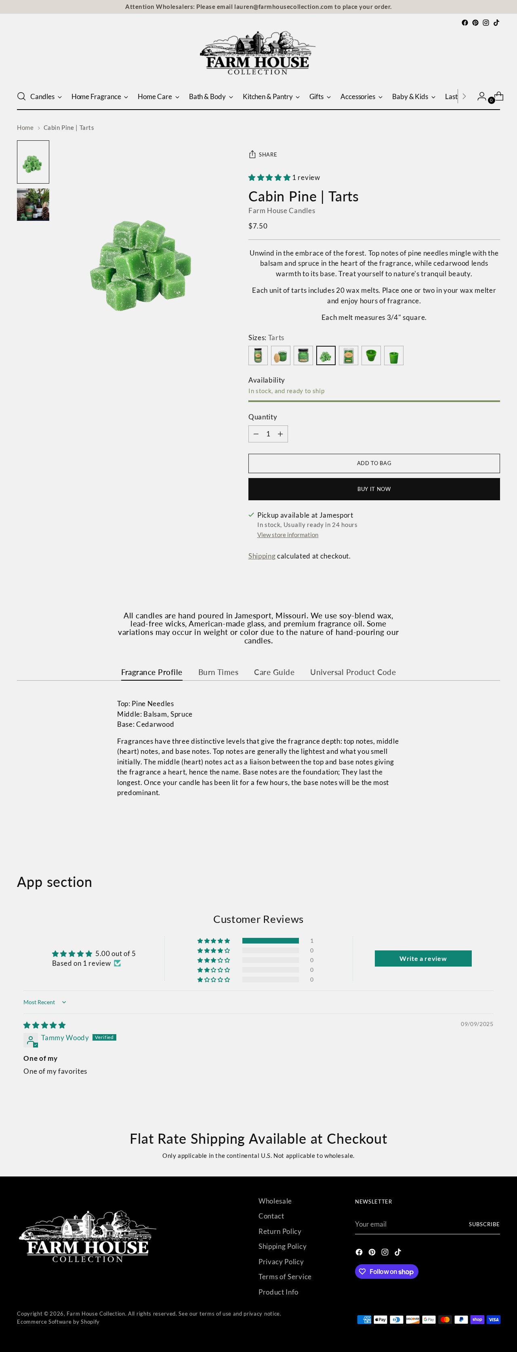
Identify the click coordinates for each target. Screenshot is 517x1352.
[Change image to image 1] (33, 162)
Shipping (261, 556)
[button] (270, 177)
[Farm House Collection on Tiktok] (496, 22)
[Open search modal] (21, 96)
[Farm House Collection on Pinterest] (475, 22)
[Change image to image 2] (33, 204)
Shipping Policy (282, 1246)
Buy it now (374, 489)
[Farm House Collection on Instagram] (486, 22)
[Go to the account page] (479, 96)
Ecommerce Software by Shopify (58, 1321)
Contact (271, 1216)
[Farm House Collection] (258, 55)
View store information (287, 534)
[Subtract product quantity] (280, 434)
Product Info (278, 1292)
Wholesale (275, 1201)
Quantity (262, 417)
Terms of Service (285, 1276)
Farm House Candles (281, 210)
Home (25, 127)
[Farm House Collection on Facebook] (465, 22)
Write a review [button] (423, 958)
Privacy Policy (281, 1261)
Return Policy (280, 1231)
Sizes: (266, 337)
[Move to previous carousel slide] (474, 831)
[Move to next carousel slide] (493, 830)
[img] (44, 1025)
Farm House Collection (96, 1313)
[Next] (464, 96)
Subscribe (484, 1224)
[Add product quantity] (256, 434)
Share (268, 154)
